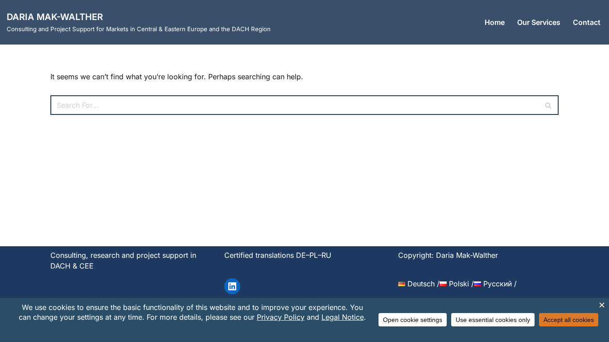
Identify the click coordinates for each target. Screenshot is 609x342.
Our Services (538, 22)
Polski (458, 283)
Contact (587, 22)
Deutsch (420, 283)
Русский (496, 283)
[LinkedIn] (232, 286)
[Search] (549, 105)
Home (495, 22)
